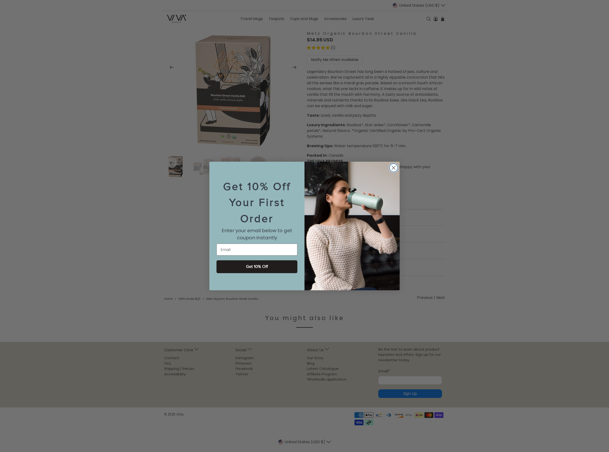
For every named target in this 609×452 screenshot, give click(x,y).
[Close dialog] (393, 168)
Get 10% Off (257, 266)
